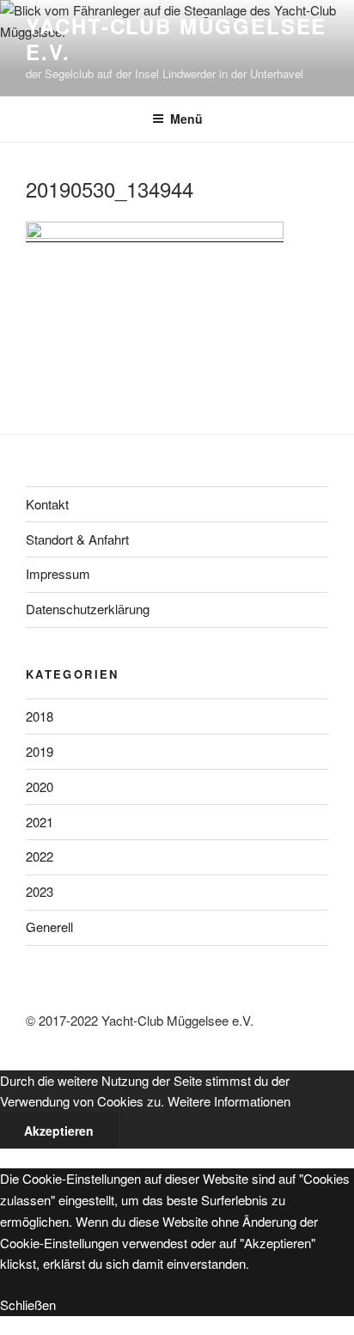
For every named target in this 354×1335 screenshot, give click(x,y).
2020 (39, 786)
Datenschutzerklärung (88, 609)
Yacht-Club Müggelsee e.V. (176, 38)
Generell (49, 926)
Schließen (28, 1304)
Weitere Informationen (229, 1101)
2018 (39, 716)
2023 (39, 891)
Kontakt (47, 504)
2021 (39, 822)
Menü (186, 118)
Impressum (58, 573)
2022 (39, 856)
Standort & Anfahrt (77, 539)
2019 (39, 751)
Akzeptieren (59, 1130)
